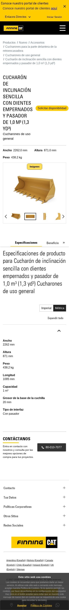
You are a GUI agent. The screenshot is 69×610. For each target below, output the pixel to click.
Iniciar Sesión (54, 16)
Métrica (59, 308)
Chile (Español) (24, 565)
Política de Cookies (41, 605)
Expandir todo (55, 318)
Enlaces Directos (16, 16)
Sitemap (21, 569)
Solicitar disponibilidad (52, 108)
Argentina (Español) (16, 560)
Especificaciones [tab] (26, 243)
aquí (54, 8)
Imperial (46, 308)
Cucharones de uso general (16, 136)
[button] (62, 28)
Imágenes (34, 166)
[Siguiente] (63, 216)
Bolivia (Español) (35, 560)
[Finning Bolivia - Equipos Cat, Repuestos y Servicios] (13, 29)
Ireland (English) (41, 565)
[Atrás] (5, 216)
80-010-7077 (54, 447)
